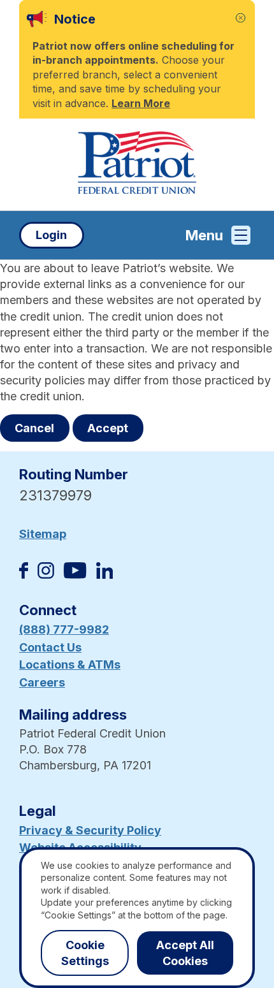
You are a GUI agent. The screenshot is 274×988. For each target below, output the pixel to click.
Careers (42, 682)
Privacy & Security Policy (90, 830)
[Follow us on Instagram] (46, 574)
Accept (107, 428)
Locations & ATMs (69, 664)
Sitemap (42, 534)
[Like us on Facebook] (23, 574)
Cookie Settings (85, 953)
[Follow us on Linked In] (104, 574)
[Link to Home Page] (137, 164)
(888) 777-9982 (64, 629)
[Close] (240, 18)
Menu (204, 235)
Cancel (34, 428)
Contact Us (50, 647)
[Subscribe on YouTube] (75, 574)
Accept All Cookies (185, 953)
